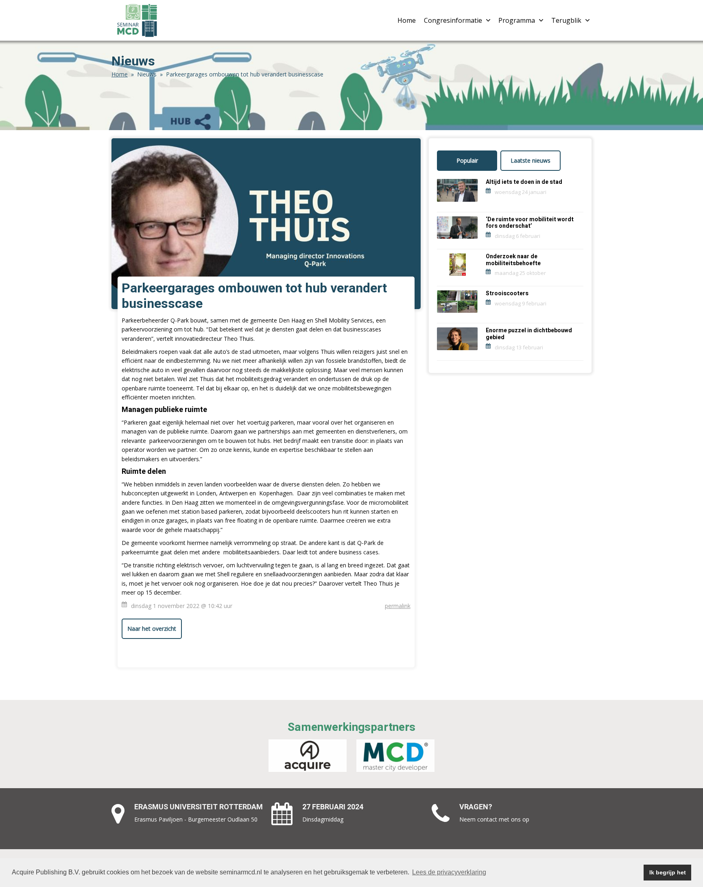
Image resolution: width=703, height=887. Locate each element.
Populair (467, 160)
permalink (397, 606)
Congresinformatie (453, 20)
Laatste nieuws (530, 160)
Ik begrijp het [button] (667, 872)
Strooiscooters (507, 293)
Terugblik (566, 20)
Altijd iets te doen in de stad (524, 182)
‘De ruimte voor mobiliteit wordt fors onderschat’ (530, 223)
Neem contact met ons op (494, 819)
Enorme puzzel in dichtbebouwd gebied (529, 334)
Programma (516, 20)
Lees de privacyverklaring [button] (449, 872)
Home (406, 20)
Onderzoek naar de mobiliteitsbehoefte (513, 260)
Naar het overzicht (151, 628)
